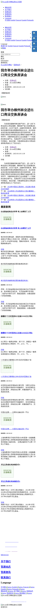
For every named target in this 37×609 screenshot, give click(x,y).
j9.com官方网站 (6, 65)
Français (18, 20)
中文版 (7, 20)
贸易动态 (8, 12)
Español (24, 20)
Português (30, 20)
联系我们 (8, 16)
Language (8, 18)
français (15, 46)
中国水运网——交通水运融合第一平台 (15, 429)
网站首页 (8, 7)
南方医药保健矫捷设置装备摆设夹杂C (14, 280)
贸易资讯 (8, 14)
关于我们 (8, 10)
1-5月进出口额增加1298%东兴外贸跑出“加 (16, 376)
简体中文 (4, 46)
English (12, 20)
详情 (2, 249)
